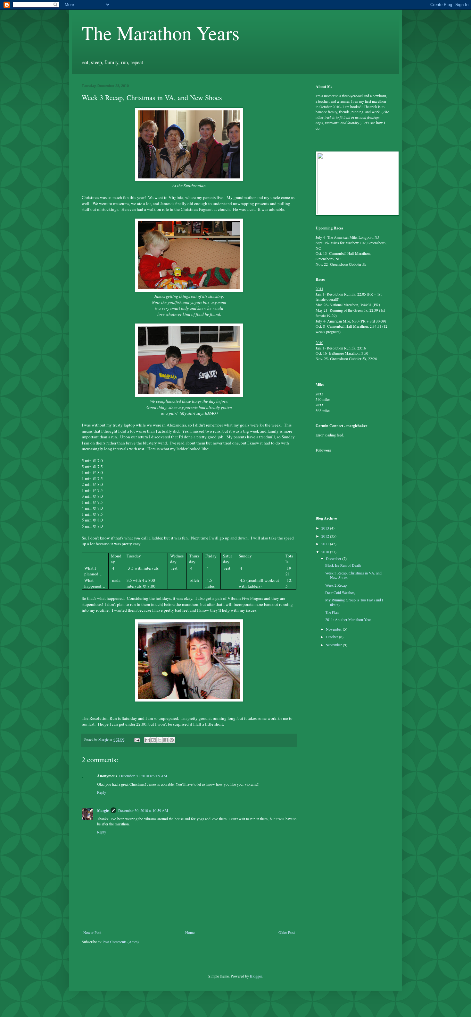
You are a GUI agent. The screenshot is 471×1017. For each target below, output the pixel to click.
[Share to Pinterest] (172, 740)
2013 (325, 527)
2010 (325, 551)
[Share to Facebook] (165, 740)
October (332, 636)
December (334, 558)
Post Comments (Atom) (121, 941)
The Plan (332, 612)
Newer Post (92, 932)
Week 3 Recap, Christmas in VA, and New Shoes (353, 575)
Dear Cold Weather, (340, 592)
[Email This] (147, 740)
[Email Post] (137, 739)
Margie (103, 810)
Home (189, 932)
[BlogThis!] (153, 740)
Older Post (286, 932)
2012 (325, 536)
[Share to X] (159, 740)
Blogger (256, 975)
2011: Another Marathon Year (348, 619)
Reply (101, 792)
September (334, 644)
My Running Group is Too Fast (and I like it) (354, 602)
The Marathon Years (160, 33)
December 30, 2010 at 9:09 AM (143, 775)
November (334, 629)
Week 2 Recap (336, 585)
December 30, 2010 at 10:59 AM (143, 810)
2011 (325, 543)
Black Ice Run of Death (343, 565)
